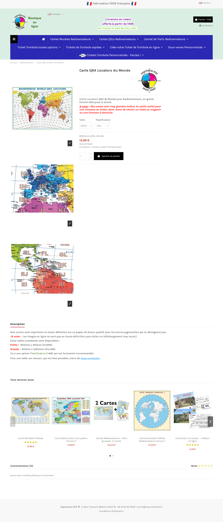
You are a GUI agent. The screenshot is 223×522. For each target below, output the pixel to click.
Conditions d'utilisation (111, 511)
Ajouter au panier (111, 156)
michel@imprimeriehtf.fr (149, 507)
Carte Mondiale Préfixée (30, 438)
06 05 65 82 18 (124, 507)
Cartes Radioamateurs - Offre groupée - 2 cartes (111, 439)
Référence (84, 136)
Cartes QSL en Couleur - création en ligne (192, 439)
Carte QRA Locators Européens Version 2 (71, 439)
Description (17, 324)
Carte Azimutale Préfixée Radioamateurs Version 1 (152, 439)
